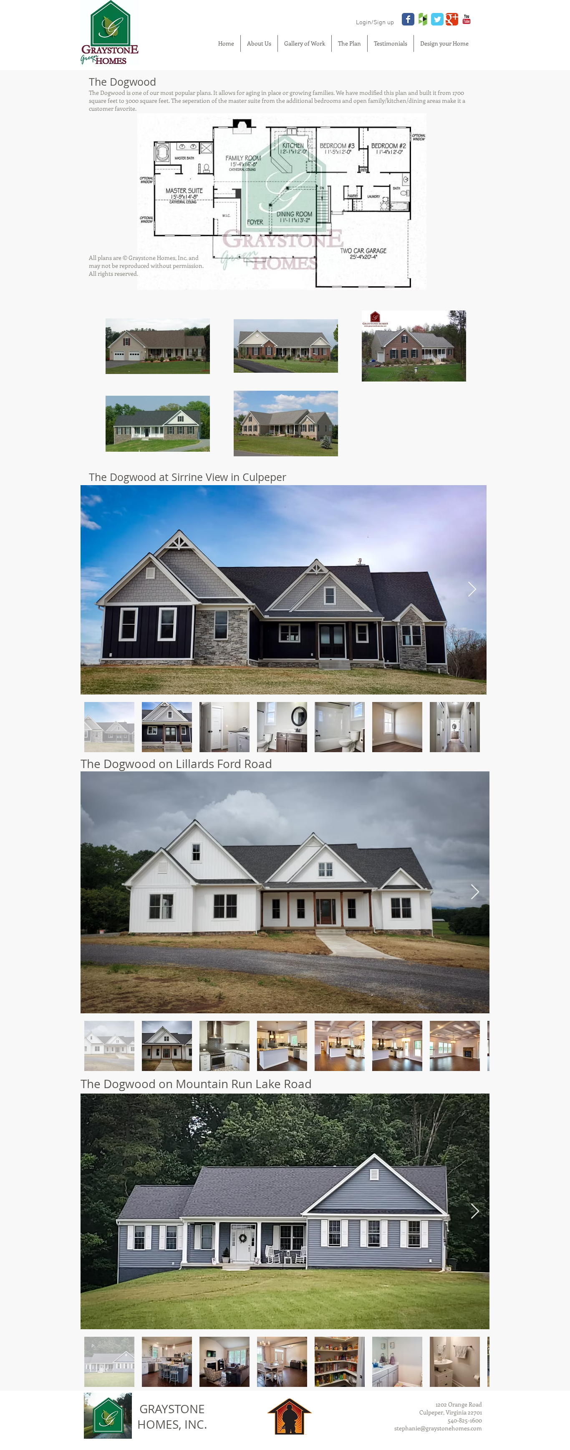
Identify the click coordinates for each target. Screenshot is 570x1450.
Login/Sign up (375, 22)
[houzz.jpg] (422, 19)
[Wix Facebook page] (408, 19)
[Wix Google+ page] (452, 19)
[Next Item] (472, 590)
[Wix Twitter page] (437, 19)
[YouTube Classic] (466, 19)
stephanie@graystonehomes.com (438, 1428)
